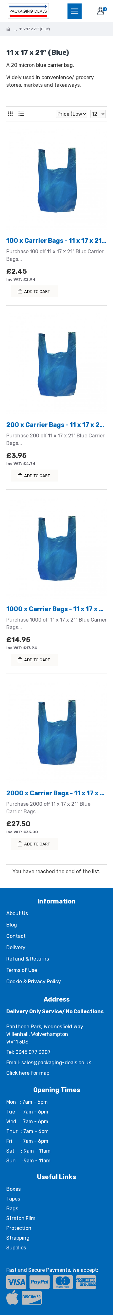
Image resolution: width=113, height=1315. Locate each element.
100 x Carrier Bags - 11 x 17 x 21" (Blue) (56, 240)
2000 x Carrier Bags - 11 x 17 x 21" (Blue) (56, 793)
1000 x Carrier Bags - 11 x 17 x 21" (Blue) (56, 609)
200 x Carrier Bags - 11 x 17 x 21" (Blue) (56, 425)
